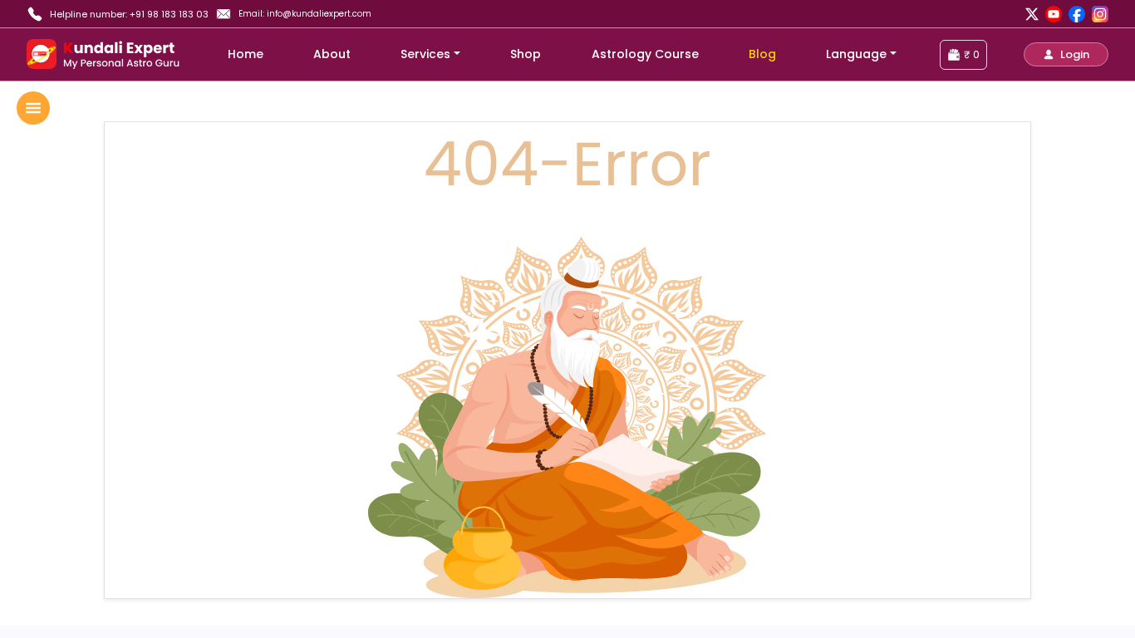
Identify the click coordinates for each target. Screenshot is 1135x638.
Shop (525, 54)
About (332, 54)
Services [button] (425, 54)
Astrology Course (645, 54)
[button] (1066, 54)
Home (245, 54)
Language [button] (856, 54)
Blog (762, 54)
